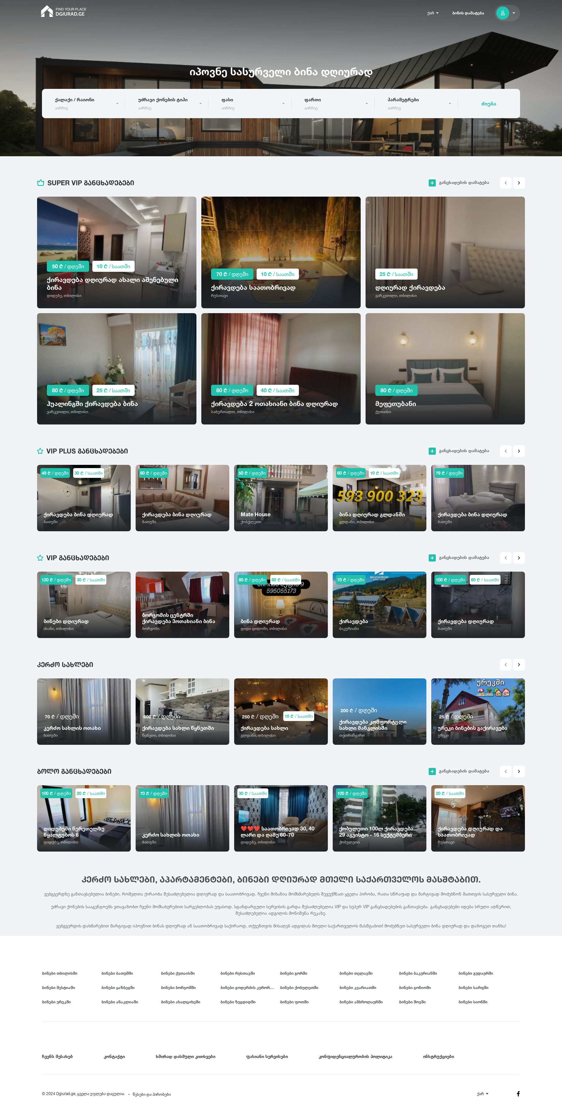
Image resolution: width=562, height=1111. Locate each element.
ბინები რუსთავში (238, 973)
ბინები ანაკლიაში (119, 1001)
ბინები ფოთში (294, 1001)
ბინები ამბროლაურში (361, 1001)
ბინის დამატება (468, 12)
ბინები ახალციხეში (180, 1001)
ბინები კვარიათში (358, 987)
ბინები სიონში (473, 1001)
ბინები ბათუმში (117, 973)
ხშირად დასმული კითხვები (185, 1056)
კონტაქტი (114, 1056)
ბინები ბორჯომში (178, 987)
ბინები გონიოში (415, 987)
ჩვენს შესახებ (57, 1056)
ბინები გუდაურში (476, 973)
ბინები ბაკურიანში (418, 973)
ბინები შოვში (412, 1001)
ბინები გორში (293, 973)
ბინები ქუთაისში (178, 973)
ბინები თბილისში (59, 973)
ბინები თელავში (356, 973)
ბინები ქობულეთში (299, 987)
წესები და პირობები (152, 1094)
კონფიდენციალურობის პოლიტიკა (355, 1056)
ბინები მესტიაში (58, 987)
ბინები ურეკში (56, 1001)
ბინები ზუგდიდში (238, 1001)
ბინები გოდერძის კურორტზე (249, 987)
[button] (519, 183)
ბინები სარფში (473, 987)
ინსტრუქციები (438, 1056)
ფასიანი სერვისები (267, 1056)
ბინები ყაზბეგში (118, 987)
